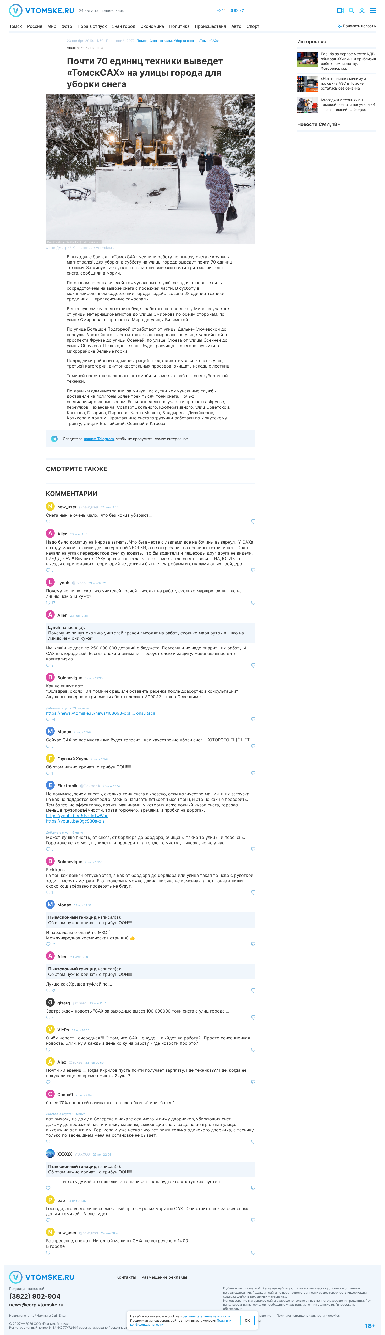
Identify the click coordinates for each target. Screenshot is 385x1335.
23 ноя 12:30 (94, 678)
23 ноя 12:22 (97, 583)
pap (61, 1200)
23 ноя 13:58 (79, 957)
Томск (15, 26)
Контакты (126, 1277)
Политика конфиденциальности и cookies (308, 1315)
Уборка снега (185, 41)
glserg (63, 1002)
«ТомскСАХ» (209, 41)
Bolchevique (69, 677)
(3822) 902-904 (34, 1296)
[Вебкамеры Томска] (340, 10)
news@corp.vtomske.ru (36, 1304)
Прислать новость (359, 26)
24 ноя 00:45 (77, 1201)
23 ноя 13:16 (93, 862)
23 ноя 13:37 (82, 905)
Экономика (152, 26)
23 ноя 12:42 (83, 732)
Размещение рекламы (164, 1277)
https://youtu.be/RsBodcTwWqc (77, 815)
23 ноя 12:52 (112, 786)
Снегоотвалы (161, 41)
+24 (221, 10)
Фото (67, 26)
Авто (236, 26)
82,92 (237, 10)
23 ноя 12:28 (79, 615)
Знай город (123, 26)
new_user (66, 507)
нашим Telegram (99, 438)
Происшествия (210, 26)
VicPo (63, 1029)
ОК (247, 1320)
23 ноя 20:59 (94, 1062)
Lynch (63, 582)
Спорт (253, 26)
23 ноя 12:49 (100, 759)
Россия (34, 26)
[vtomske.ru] (41, 10)
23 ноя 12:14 (109, 507)
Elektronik (67, 785)
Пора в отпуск (92, 26)
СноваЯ (65, 1094)
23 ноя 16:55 (81, 1030)
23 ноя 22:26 (102, 1154)
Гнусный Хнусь (72, 758)
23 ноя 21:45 (85, 1095)
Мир (51, 26)
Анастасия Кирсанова (85, 48)
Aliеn (62, 534)
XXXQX (64, 1154)
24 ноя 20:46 (110, 1233)
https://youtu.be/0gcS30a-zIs (75, 821)
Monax (64, 731)
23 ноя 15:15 (98, 1003)
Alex (61, 1062)
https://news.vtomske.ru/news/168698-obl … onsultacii (100, 713)
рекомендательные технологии (206, 1316)
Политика (179, 26)
